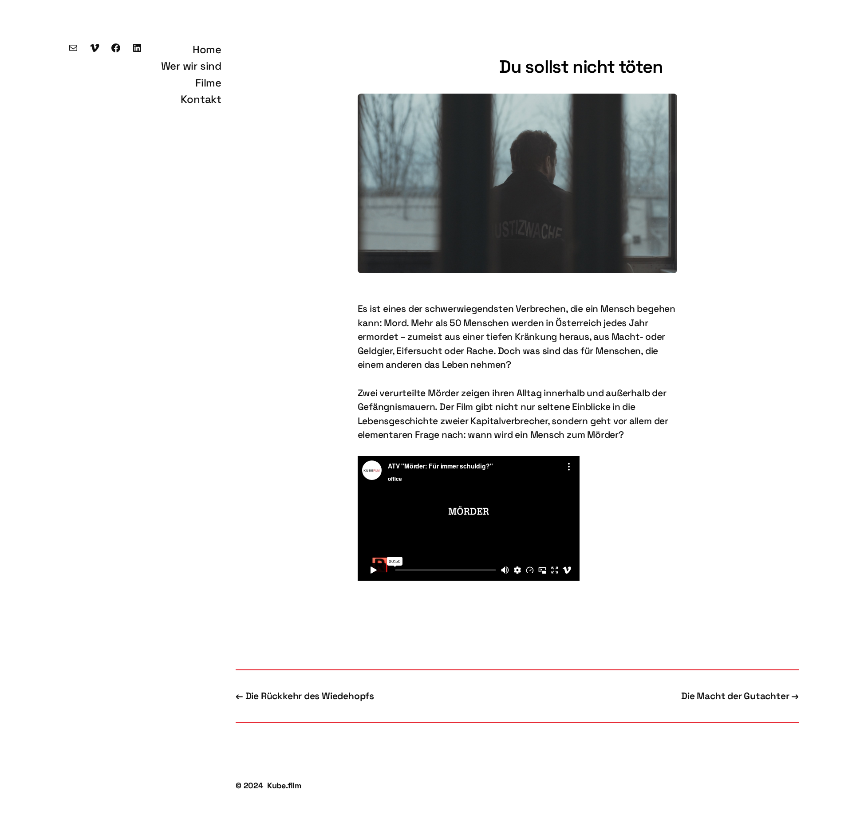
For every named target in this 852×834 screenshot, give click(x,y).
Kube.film (284, 785)
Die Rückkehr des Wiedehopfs (309, 696)
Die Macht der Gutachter (735, 696)
